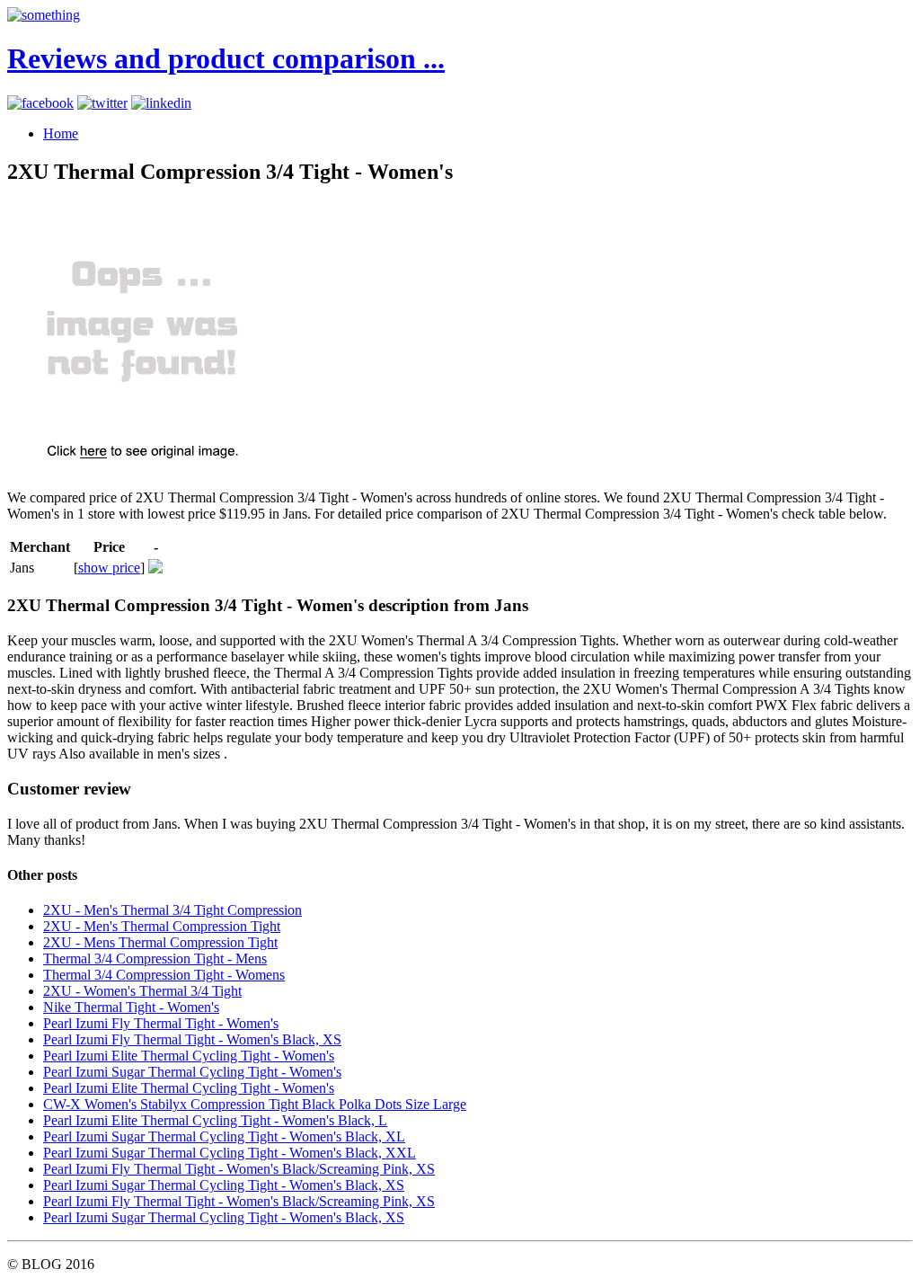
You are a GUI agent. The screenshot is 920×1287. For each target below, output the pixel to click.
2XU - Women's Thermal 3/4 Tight (142, 991)
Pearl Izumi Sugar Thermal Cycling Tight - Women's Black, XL (224, 1136)
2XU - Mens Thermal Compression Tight (160, 942)
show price (109, 567)
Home (60, 133)
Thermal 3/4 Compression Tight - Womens (164, 974)
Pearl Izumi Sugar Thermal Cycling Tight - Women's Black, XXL (229, 1152)
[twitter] (102, 103)
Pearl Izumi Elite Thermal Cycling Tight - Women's (188, 1055)
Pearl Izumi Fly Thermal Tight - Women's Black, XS (192, 1039)
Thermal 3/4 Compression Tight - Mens (155, 958)
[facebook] (40, 103)
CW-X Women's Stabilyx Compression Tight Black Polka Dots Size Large (254, 1104)
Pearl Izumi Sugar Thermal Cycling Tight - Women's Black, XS (223, 1185)
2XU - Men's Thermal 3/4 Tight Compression (172, 910)
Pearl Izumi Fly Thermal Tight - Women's (161, 1023)
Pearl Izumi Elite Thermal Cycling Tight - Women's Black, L (215, 1120)
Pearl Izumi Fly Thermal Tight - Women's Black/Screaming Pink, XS (239, 1168)
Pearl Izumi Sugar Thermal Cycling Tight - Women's (192, 1071)
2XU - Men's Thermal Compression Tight (161, 926)
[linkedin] (161, 103)
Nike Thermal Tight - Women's (131, 1007)
